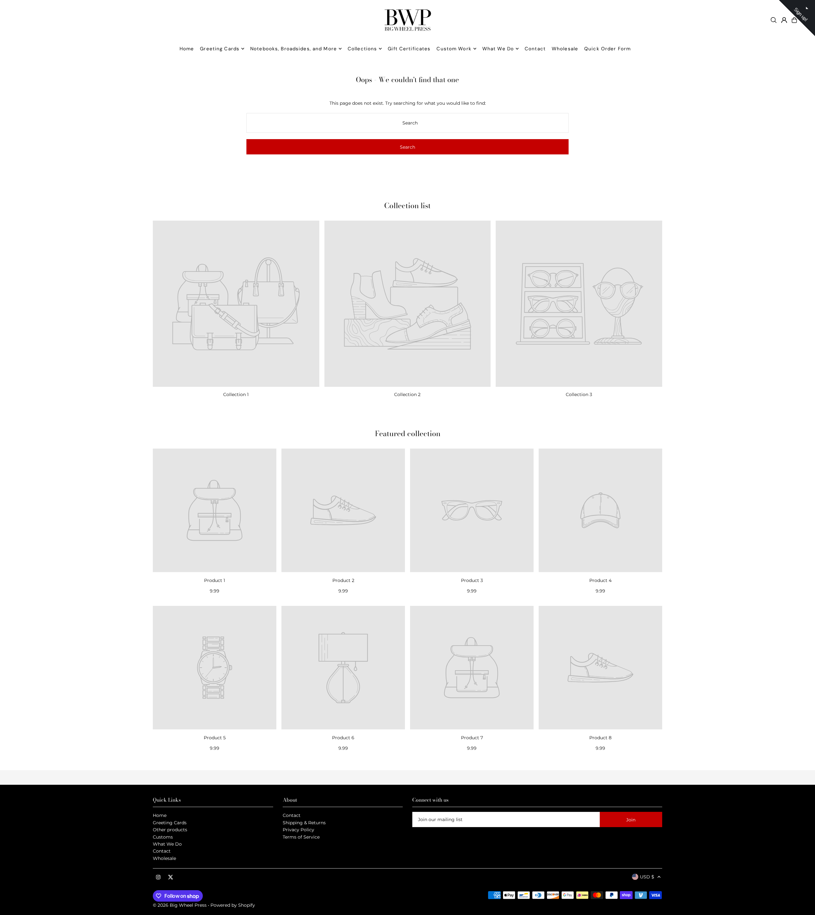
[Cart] (794, 20)
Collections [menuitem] (362, 49)
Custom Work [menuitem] (453, 49)
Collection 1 (236, 394)
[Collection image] (236, 304)
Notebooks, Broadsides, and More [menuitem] (293, 49)
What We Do (167, 844)
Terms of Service (301, 837)
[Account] (784, 20)
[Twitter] (170, 877)
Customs (163, 837)
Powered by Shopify (232, 905)
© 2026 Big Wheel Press (180, 905)
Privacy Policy (298, 830)
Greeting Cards (170, 823)
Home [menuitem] (187, 49)
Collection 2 (407, 394)
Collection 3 (579, 394)
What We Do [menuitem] (498, 49)
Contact (162, 851)
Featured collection (407, 433)
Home (160, 815)
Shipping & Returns (304, 823)
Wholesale (164, 858)
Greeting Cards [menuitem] (219, 49)
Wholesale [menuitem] (565, 49)
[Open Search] (773, 20)
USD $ (647, 877)
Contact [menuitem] (535, 49)
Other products (170, 830)
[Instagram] (158, 877)
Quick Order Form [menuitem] (607, 49)
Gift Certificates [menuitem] (409, 49)
